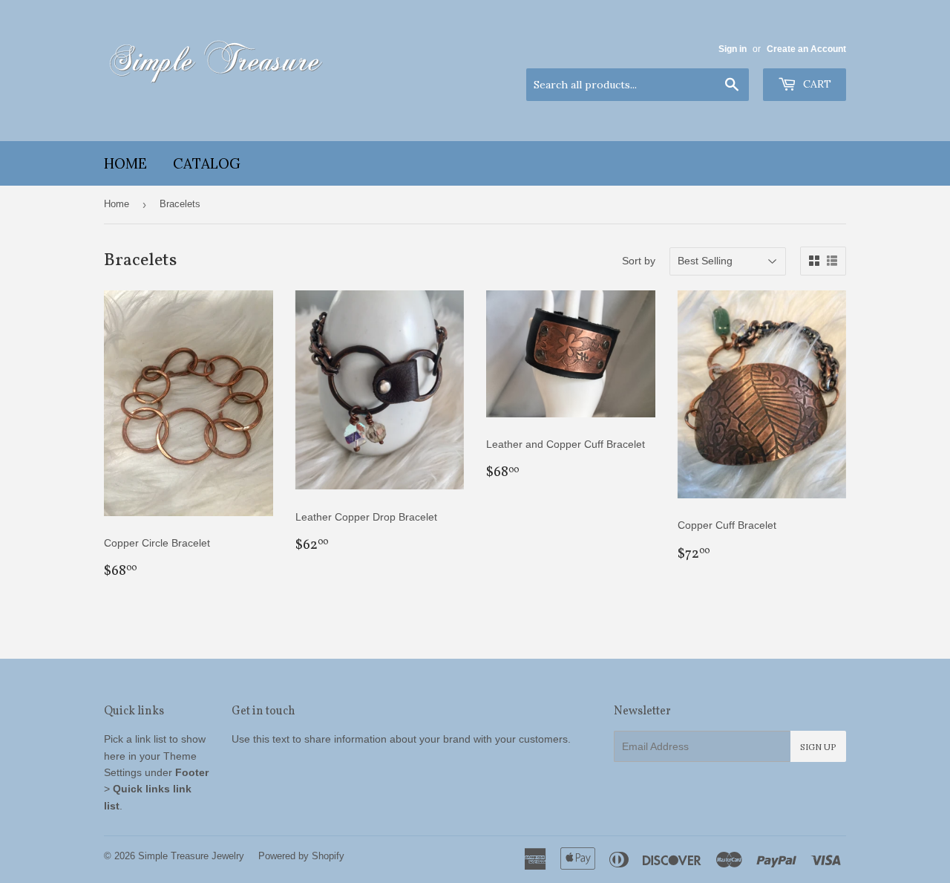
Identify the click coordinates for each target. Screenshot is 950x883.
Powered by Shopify (301, 855)
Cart (815, 84)
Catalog (206, 163)
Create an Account (806, 49)
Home (125, 163)
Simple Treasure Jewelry (191, 855)
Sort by (638, 261)
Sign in (732, 49)
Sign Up (818, 746)
